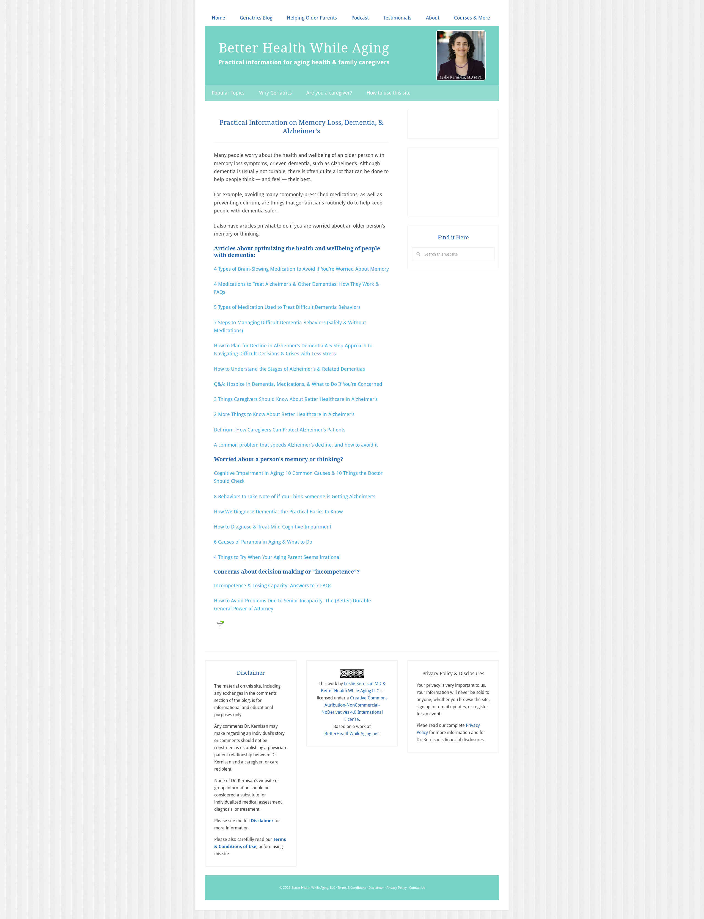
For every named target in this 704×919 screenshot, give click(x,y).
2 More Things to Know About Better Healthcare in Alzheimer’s (284, 414)
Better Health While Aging (304, 48)
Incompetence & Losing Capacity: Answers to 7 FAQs (272, 585)
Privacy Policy (396, 888)
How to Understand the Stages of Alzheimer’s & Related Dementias (289, 369)
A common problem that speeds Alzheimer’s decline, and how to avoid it (296, 445)
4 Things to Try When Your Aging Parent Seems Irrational (277, 557)
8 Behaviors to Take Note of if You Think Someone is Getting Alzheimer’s (294, 496)
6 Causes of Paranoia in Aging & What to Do (263, 542)
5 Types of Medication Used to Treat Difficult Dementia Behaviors (287, 307)
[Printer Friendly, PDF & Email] (219, 627)
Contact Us (417, 888)
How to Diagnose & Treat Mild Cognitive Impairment (272, 527)
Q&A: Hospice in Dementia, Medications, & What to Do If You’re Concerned (298, 384)
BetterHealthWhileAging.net (351, 733)
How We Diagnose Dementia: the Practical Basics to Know (278, 511)
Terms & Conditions (352, 888)
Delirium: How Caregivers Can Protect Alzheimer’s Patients (279, 430)
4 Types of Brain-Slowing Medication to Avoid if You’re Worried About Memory (301, 269)
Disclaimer (376, 888)
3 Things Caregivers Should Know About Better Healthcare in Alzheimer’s (296, 399)
